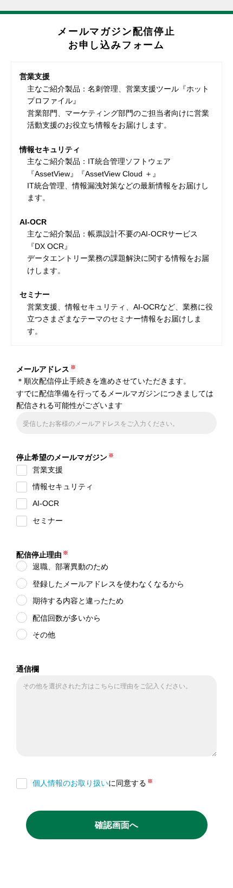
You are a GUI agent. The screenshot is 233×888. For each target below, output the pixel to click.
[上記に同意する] (24, 785)
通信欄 (27, 669)
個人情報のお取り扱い (70, 783)
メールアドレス (42, 369)
